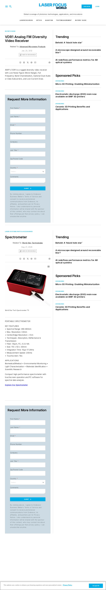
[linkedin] (24, 62)
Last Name (15, 116)
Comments (14, 177)
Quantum (49, 20)
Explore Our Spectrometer (16, 385)
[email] (35, 62)
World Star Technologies (32, 243)
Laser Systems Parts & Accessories (19, 231)
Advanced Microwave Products (32, 47)
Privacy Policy (67, 585)
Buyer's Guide (10, 31)
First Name (15, 108)
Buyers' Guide (80, 20)
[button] (6, 6)
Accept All (96, 585)
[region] (53, 586)
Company (14, 142)
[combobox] (27, 171)
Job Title (14, 150)
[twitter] (28, 62)
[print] (49, 62)
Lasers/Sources (26, 20)
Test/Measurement (64, 20)
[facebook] (20, 62)
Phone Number (16, 133)
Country (14, 168)
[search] (10, 6)
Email (13, 125)
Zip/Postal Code (16, 159)
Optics (39, 20)
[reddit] (31, 62)
